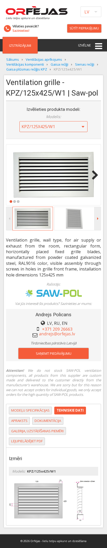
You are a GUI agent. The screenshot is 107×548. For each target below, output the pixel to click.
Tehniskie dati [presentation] (70, 410)
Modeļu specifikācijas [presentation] (30, 410)
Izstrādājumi (20, 45)
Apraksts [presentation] (19, 420)
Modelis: (53, 116)
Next (93, 175)
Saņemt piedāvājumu (53, 353)
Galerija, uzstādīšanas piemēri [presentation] (37, 431)
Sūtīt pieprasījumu (84, 28)
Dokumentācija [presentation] (48, 420)
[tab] (30, 410)
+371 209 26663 (57, 329)
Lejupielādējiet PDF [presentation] (27, 441)
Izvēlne (84, 45)
